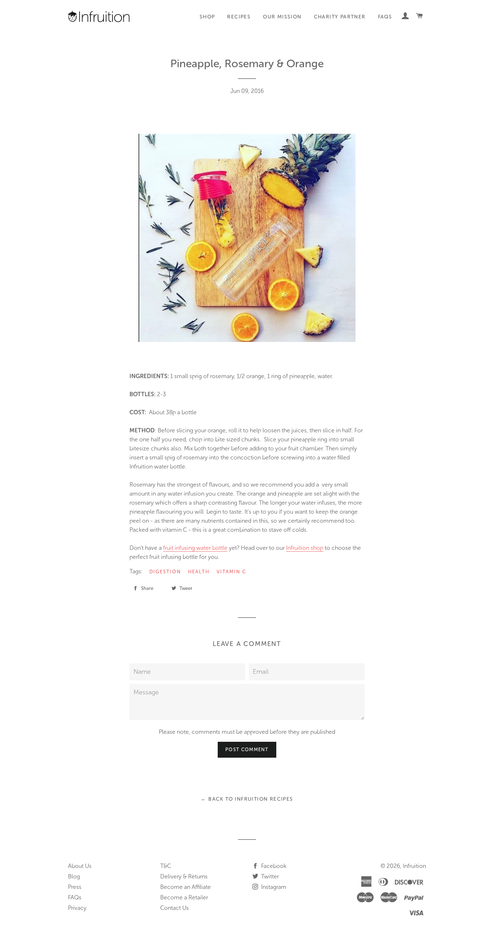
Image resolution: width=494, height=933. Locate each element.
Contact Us (174, 907)
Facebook (273, 866)
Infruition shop (304, 547)
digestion (165, 571)
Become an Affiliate (185, 886)
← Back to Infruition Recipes (247, 799)
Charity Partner (340, 17)
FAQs (385, 17)
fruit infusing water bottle (195, 547)
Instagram (273, 886)
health (199, 571)
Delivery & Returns (184, 876)
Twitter (269, 876)
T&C (165, 866)
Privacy (77, 907)
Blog (74, 876)
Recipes (239, 17)
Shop (207, 17)
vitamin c (231, 571)
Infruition (414, 866)
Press (74, 886)
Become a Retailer (184, 897)
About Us (79, 866)
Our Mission (282, 17)
